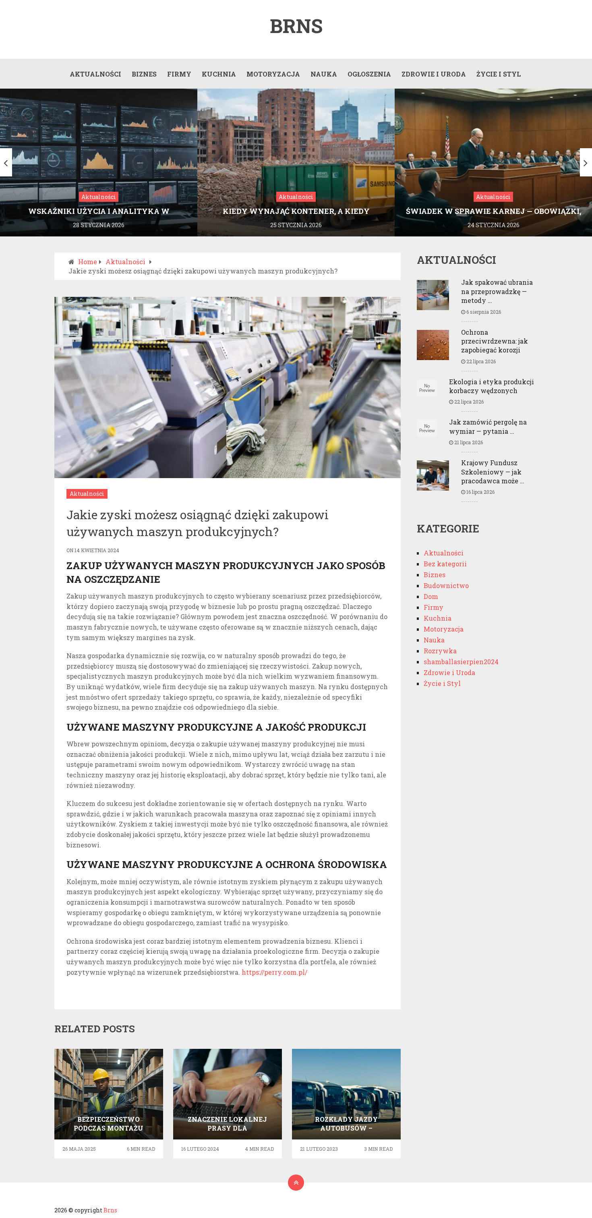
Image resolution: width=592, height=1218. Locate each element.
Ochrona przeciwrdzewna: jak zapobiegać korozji (494, 341)
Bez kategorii (445, 563)
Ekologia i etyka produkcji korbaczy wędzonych (491, 386)
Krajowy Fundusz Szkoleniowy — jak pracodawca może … (492, 471)
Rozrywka (440, 650)
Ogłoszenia (369, 74)
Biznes (144, 74)
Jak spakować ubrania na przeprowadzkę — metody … (497, 291)
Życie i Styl (498, 74)
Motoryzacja (273, 74)
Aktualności (95, 74)
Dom (431, 596)
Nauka (323, 74)
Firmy (179, 74)
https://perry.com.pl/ (274, 972)
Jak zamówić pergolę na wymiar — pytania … (488, 426)
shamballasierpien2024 (461, 661)
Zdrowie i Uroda (434, 74)
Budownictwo (446, 585)
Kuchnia (219, 74)
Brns (296, 25)
